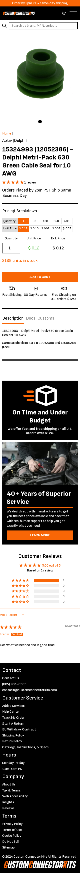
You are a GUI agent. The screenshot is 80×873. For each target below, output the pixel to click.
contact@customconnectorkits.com (29, 690)
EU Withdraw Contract (19, 729)
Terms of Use (12, 830)
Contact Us (10, 678)
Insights (8, 802)
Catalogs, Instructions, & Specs (25, 747)
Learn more (40, 535)
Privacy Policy (12, 824)
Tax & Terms (11, 790)
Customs (46, 318)
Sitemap (8, 847)
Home (6, 133)
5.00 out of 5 (51, 565)
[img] (10, 627)
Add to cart (40, 277)
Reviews (8, 808)
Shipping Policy (13, 735)
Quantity (11, 238)
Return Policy (12, 741)
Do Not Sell (10, 842)
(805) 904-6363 (14, 684)
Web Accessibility (15, 796)
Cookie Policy (11, 836)
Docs (30, 318)
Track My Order (13, 718)
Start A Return (13, 724)
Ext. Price (58, 238)
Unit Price (33, 238)
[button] (13, 182)
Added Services (13, 706)
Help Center (11, 712)
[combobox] (43, 25)
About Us (9, 784)
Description (13, 318)
